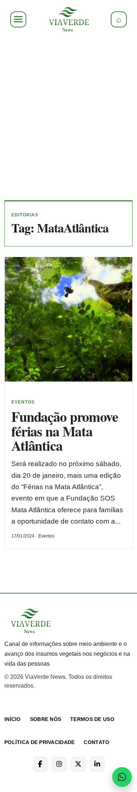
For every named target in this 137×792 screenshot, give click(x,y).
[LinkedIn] (97, 764)
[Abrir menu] (18, 19)
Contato (96, 742)
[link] (68, 19)
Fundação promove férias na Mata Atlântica (64, 431)
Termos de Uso (92, 719)
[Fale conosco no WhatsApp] (122, 777)
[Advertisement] (68, 116)
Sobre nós (45, 719)
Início (12, 719)
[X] (78, 764)
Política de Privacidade (39, 742)
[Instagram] (59, 764)
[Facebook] (40, 764)
